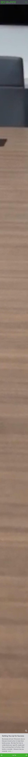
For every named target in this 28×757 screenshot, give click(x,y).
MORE (9, 751)
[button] (2, 755)
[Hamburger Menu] (25, 2)
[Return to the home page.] (8, 2)
